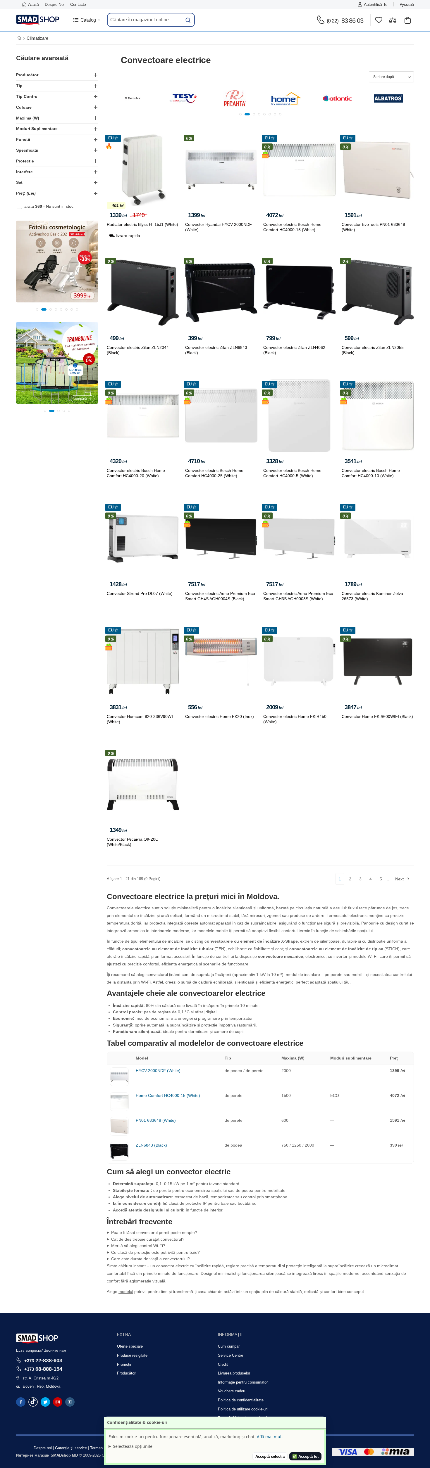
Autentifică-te (375, 4)
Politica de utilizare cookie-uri (243, 1409)
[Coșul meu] (407, 20)
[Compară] (392, 20)
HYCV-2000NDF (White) (158, 1070)
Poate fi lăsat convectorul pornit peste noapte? (154, 1232)
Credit (223, 1364)
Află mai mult (270, 1436)
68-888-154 (43, 1369)
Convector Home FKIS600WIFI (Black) (377, 716)
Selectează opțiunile (132, 1446)
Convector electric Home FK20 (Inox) (219, 716)
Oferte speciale (130, 1346)
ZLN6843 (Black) (151, 1145)
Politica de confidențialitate (241, 1400)
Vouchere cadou (231, 1391)
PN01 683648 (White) (156, 1120)
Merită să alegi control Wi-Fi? (138, 1245)
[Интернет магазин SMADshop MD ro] (38, 20)
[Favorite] (378, 20)
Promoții (124, 1364)
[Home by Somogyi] (235, 98)
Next (399, 879)
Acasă (33, 4)
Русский (407, 4)
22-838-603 (43, 1360)
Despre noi (54, 4)
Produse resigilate (132, 1355)
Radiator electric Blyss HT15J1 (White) (142, 224)
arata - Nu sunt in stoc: (49, 206)
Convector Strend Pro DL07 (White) (140, 593)
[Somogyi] (388, 98)
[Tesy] (132, 98)
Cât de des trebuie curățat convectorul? (147, 1239)
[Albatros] (337, 98)
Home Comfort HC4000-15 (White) (168, 1095)
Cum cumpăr (229, 1346)
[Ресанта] (183, 98)
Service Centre (230, 1355)
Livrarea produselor (234, 1373)
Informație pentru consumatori (243, 1382)
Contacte (78, 4)
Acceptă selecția (270, 1456)
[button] (86, 20)
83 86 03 (345, 20)
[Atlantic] (286, 98)
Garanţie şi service (71, 1448)
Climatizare (37, 38)
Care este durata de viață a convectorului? (150, 1258)
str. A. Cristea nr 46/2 (41, 1378)
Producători (126, 1373)
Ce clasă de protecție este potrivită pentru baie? (155, 1252)
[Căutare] (188, 20)
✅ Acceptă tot (305, 1456)
